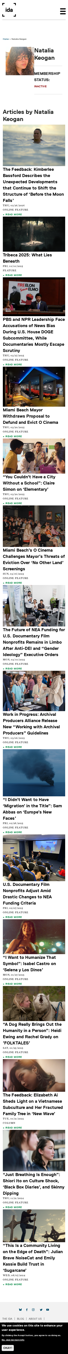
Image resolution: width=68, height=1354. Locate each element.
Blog (20, 1318)
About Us (35, 1318)
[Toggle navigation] (63, 10)
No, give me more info (13, 1340)
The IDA (7, 1318)
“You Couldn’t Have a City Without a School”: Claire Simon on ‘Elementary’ (29, 483)
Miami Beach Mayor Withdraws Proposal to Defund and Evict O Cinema (30, 416)
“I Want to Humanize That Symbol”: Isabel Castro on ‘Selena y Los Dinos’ (29, 963)
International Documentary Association (9, 10)
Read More (13, 214)
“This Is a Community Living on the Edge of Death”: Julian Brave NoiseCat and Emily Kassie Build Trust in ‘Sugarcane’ (33, 1258)
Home (6, 39)
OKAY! (7, 1348)
